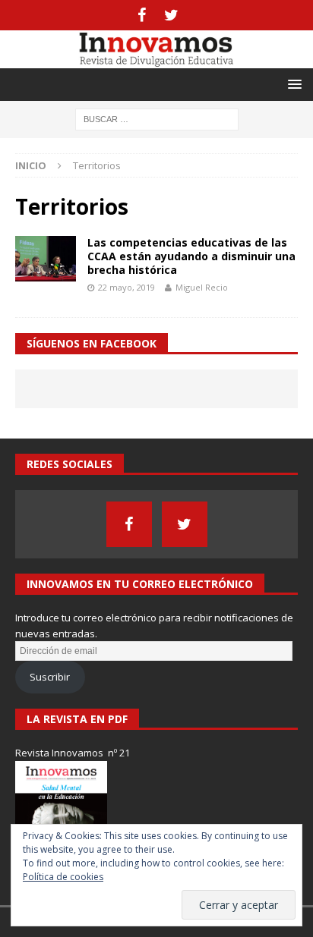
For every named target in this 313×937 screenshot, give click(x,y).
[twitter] (171, 15)
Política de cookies (63, 876)
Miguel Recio (201, 287)
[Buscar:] (157, 118)
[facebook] (141, 15)
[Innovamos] (156, 59)
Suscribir (50, 677)
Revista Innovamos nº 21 (72, 752)
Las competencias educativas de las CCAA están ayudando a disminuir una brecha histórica (191, 256)
